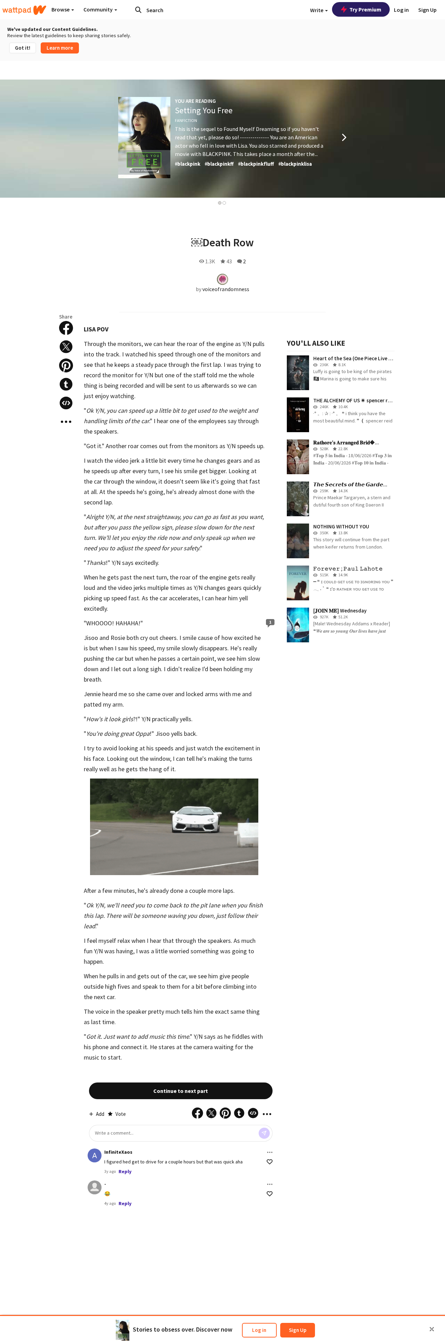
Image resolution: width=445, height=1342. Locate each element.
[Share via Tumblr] (66, 384)
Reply (125, 1171)
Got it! (22, 47)
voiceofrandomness (225, 289)
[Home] (24, 10)
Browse (61, 9)
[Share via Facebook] (66, 328)
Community (98, 9)
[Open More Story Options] (66, 422)
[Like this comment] (270, 1162)
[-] (95, 1187)
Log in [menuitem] (401, 9)
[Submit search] (138, 9)
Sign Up (297, 1330)
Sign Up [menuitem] (427, 9)
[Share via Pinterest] (66, 365)
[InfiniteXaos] (95, 1155)
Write (317, 10)
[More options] (269, 1152)
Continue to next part (180, 1090)
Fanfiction (186, 120)
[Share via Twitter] (66, 347)
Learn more (60, 47)
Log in (259, 1330)
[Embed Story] (66, 403)
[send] (264, 1133)
